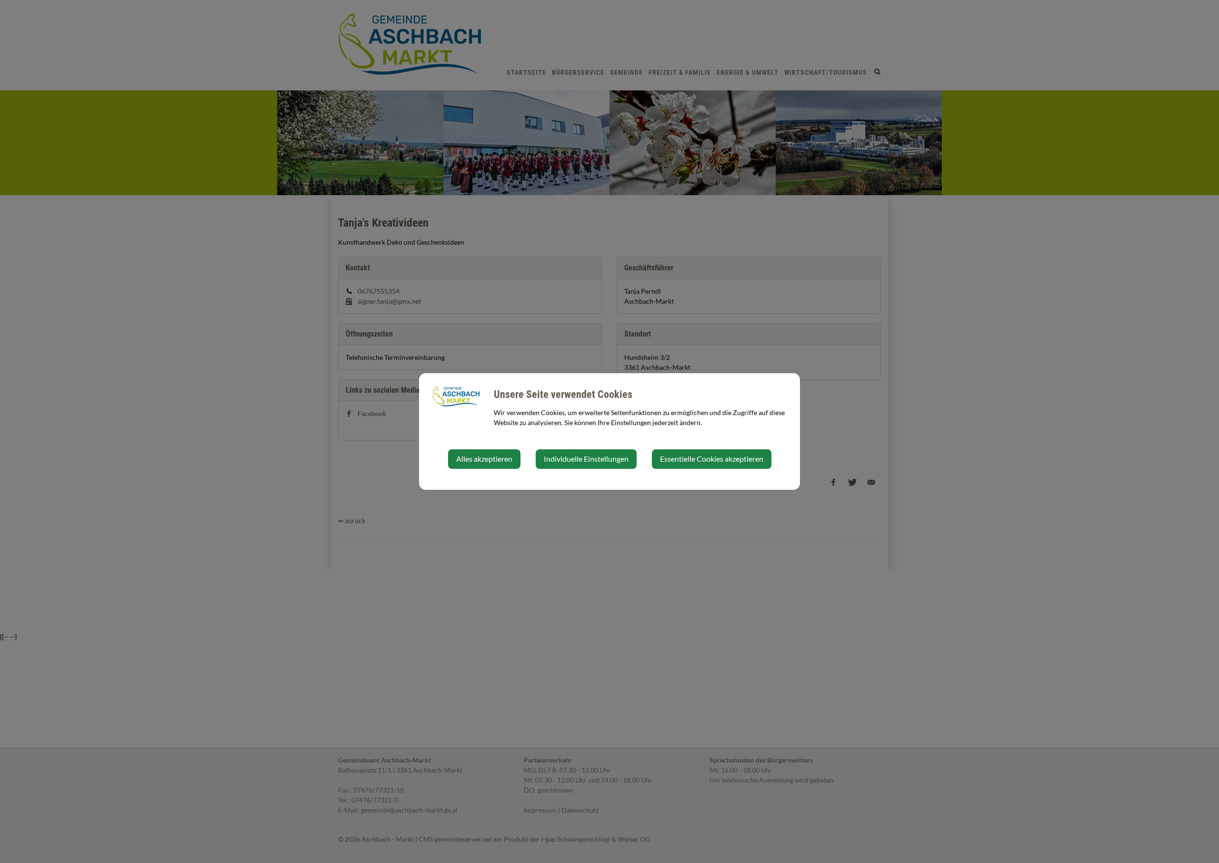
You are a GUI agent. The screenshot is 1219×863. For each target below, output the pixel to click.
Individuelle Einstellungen (586, 458)
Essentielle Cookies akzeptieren (711, 458)
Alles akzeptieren (484, 458)
